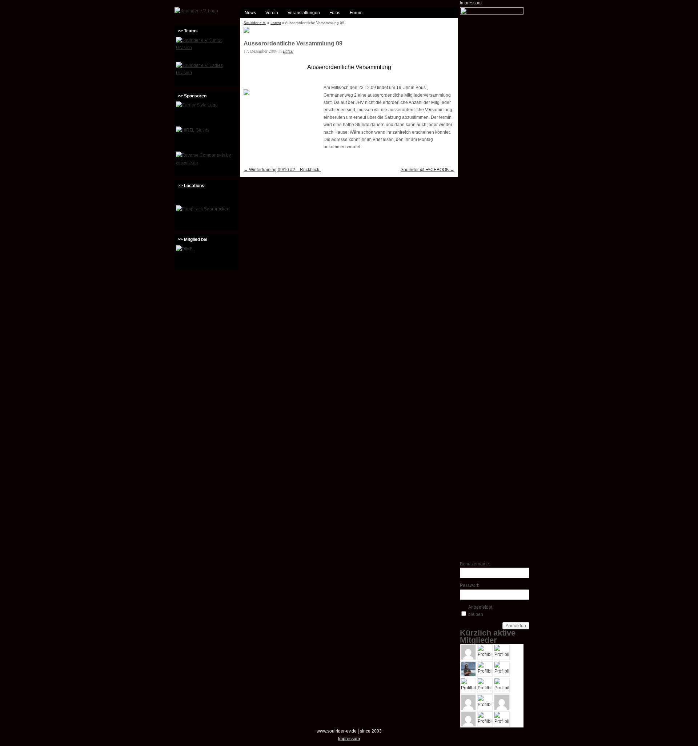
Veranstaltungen (304, 12)
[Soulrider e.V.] (196, 10)
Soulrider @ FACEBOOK (427, 169)
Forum (356, 12)
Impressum (471, 3)
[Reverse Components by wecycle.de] (206, 163)
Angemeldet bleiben (480, 611)
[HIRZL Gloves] (206, 138)
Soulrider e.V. (255, 23)
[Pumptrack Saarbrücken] (206, 217)
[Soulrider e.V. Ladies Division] (206, 73)
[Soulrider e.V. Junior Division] (206, 48)
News (250, 12)
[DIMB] (206, 257)
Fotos (334, 12)
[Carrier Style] (206, 113)
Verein (271, 12)
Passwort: (469, 585)
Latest (275, 23)
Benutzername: (472, 563)
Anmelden (516, 625)
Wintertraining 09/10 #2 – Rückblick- (282, 169)
